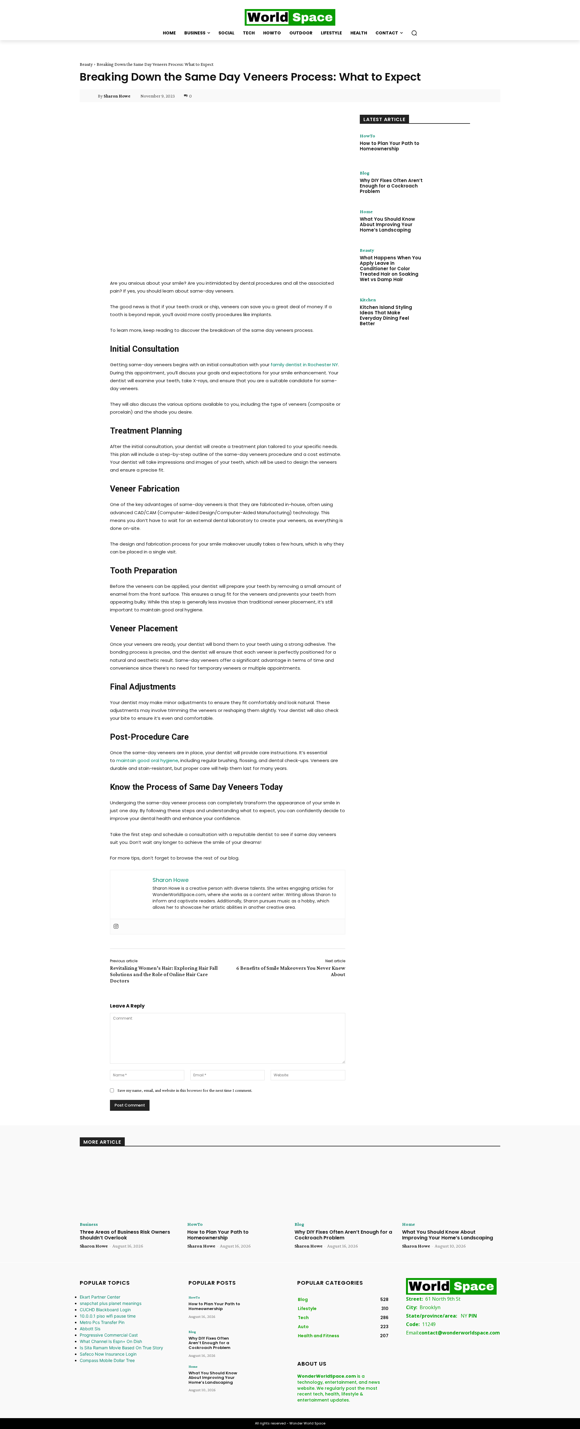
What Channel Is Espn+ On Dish (111, 1341)
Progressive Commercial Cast (109, 1335)
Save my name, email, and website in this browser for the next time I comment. (185, 1090)
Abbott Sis (90, 1328)
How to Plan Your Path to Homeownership (389, 146)
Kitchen (368, 299)
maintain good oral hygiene (147, 760)
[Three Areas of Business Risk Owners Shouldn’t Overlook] (129, 1186)
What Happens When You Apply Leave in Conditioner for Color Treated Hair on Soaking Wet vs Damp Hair (390, 269)
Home (366, 211)
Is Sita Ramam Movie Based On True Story (121, 1347)
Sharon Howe (117, 96)
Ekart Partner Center (100, 1296)
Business (89, 1224)
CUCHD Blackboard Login (105, 1309)
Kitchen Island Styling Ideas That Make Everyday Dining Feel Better (386, 315)
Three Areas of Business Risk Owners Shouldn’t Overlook (125, 1235)
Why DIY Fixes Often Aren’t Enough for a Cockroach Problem (391, 185)
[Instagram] (116, 927)
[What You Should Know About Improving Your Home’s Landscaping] (448, 221)
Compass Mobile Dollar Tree (107, 1360)
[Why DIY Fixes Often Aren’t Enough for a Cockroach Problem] (448, 183)
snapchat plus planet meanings (110, 1303)
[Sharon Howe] (92, 96)
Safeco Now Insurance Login (108, 1354)
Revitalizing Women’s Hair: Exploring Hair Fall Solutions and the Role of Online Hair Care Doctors (164, 974)
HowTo (367, 135)
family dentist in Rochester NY (304, 364)
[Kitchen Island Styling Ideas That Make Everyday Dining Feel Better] (448, 309)
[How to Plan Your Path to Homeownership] (448, 145)
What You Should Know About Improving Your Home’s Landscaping (387, 224)
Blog (364, 173)
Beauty (86, 64)
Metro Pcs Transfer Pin (102, 1322)
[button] (414, 33)
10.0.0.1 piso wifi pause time (108, 1315)
